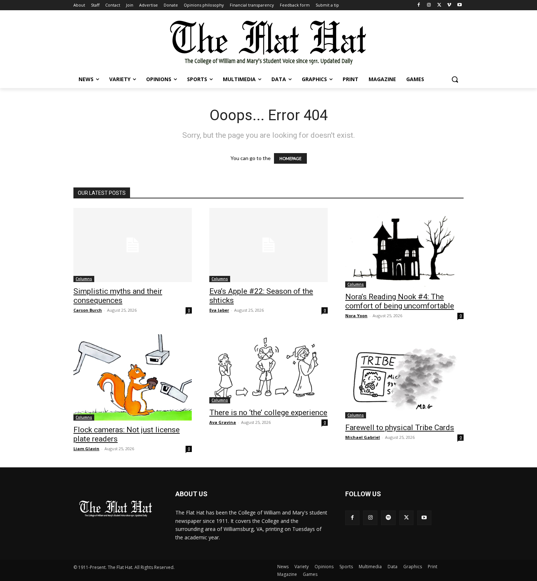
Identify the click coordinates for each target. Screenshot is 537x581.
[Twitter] (439, 5)
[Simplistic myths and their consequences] (132, 245)
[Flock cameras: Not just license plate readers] (132, 377)
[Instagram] (429, 5)
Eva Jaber (219, 310)
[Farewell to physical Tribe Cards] (404, 376)
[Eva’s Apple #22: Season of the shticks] (268, 245)
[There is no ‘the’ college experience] (268, 368)
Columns (84, 278)
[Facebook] (419, 5)
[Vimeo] (449, 5)
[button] (455, 79)
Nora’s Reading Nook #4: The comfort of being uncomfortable (399, 301)
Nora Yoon (356, 315)
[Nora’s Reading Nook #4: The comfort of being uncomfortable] (404, 248)
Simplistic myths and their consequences (117, 296)
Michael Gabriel (362, 437)
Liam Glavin (86, 448)
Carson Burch (87, 310)
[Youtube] (459, 5)
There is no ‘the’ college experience (268, 412)
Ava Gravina (222, 422)
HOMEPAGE (290, 158)
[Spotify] (388, 517)
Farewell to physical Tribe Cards (399, 427)
